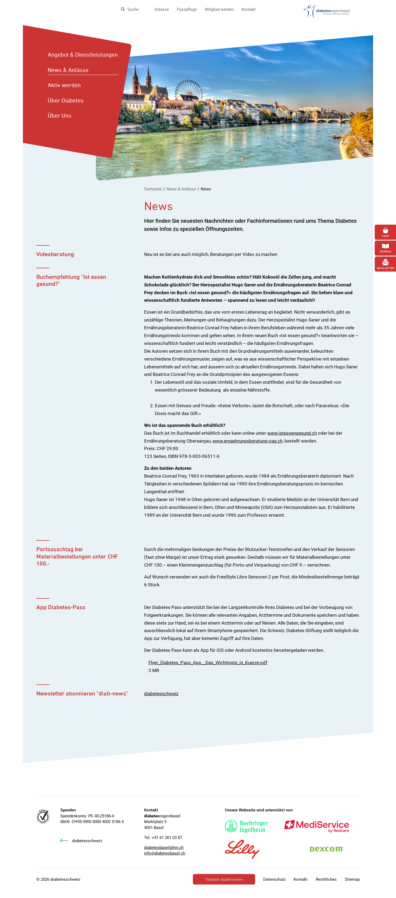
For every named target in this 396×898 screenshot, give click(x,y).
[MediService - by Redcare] (322, 826)
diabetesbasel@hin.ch (163, 847)
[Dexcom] (332, 849)
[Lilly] (247, 849)
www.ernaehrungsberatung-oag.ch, (248, 441)
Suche (132, 9)
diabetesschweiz (161, 693)
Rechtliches (326, 879)
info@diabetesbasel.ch (164, 853)
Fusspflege (187, 9)
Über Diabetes (66, 100)
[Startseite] (327, 11)
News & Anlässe (68, 70)
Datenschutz (274, 879)
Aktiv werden (64, 85)
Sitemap (352, 879)
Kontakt (249, 9)
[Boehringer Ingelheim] (252, 826)
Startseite (153, 189)
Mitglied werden (219, 9)
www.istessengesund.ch (292, 433)
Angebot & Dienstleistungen (83, 54)
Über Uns (59, 115)
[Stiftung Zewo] (43, 817)
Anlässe (161, 9)
